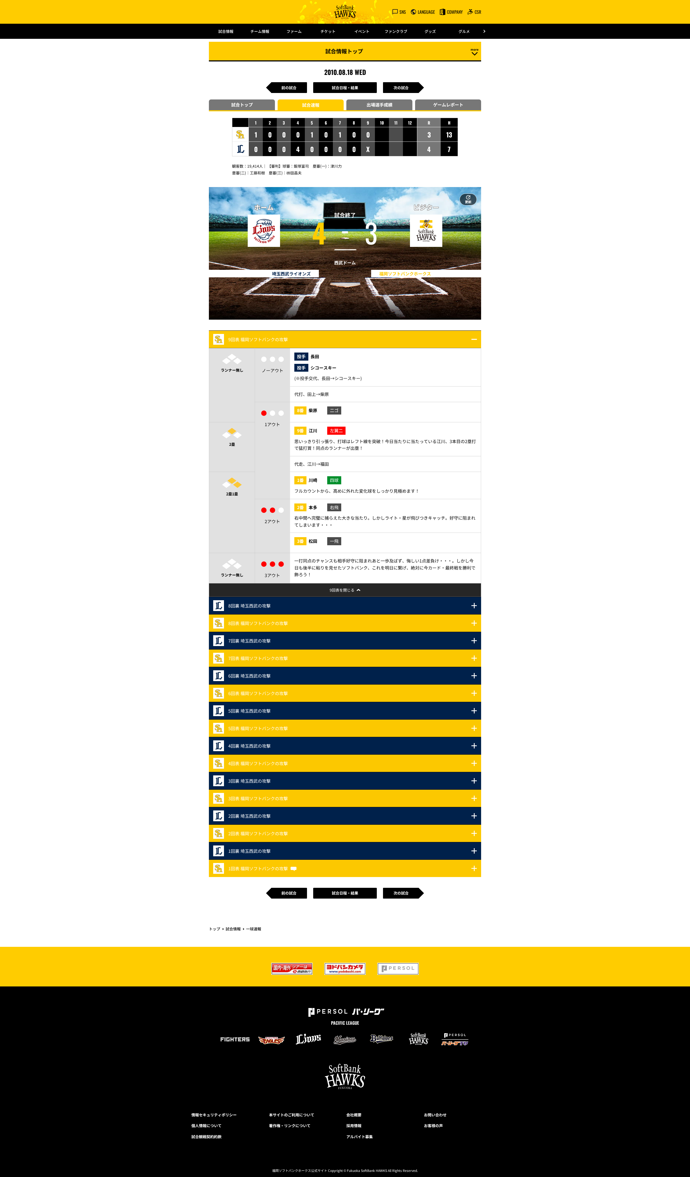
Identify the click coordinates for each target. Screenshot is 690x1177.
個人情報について (206, 1125)
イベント (362, 31)
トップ (214, 928)
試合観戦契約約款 (206, 1136)
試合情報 (225, 31)
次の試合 (401, 87)
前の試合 (288, 87)
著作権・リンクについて (289, 1125)
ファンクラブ (396, 31)
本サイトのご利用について (291, 1114)
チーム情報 (259, 31)
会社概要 (353, 1114)
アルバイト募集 (359, 1136)
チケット (328, 31)
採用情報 (353, 1125)
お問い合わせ (435, 1114)
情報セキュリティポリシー (214, 1114)
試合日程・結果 (345, 87)
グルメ (464, 31)
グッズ (430, 31)
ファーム (294, 31)
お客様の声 (433, 1125)
